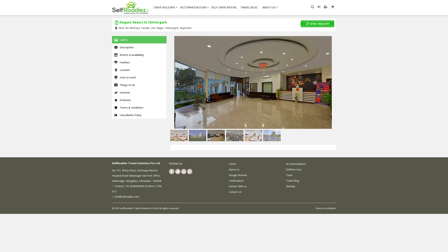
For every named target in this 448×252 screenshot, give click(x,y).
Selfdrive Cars (293, 169)
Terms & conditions (130, 107)
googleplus (189, 171)
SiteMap (290, 186)
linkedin (183, 171)
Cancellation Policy (130, 115)
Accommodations (193, 7)
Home (232, 164)
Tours (289, 175)
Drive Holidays (164, 7)
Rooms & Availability (131, 55)
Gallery (123, 39)
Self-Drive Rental (224, 7)
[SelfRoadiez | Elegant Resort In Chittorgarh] (130, 7)
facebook (171, 171)
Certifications (236, 180)
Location (124, 70)
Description (126, 47)
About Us (268, 7)
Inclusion (124, 92)
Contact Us (235, 192)
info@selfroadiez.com (127, 196)
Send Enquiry (320, 23)
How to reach (127, 77)
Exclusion (124, 100)
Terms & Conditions (325, 208)
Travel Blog (249, 7)
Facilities (124, 62)
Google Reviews (238, 175)
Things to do (126, 85)
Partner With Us (238, 186)
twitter (177, 171)
